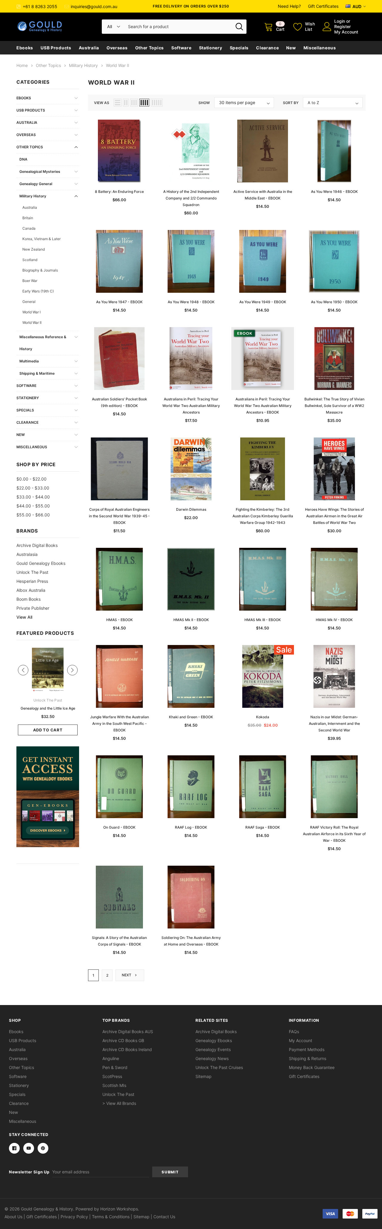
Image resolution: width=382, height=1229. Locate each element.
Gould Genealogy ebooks (40, 563)
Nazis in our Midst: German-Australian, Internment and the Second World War (334, 723)
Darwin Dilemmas (191, 509)
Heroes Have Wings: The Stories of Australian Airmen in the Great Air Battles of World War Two (334, 516)
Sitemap (203, 1076)
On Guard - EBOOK (119, 827)
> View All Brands (119, 1103)
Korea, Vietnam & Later (41, 239)
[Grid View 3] (134, 102)
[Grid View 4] (144, 102)
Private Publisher (32, 608)
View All (24, 617)
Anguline (110, 1058)
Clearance (267, 47)
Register (342, 26)
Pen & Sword (114, 1067)
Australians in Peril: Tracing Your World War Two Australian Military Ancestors (191, 405)
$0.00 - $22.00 (31, 478)
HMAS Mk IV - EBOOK (334, 619)
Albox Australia (30, 590)
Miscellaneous (320, 47)
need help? (289, 6)
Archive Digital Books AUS (127, 1031)
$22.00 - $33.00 (32, 487)
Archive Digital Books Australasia (37, 550)
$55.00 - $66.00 (33, 514)
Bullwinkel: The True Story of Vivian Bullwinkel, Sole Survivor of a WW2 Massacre (334, 405)
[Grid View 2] (126, 102)
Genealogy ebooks (213, 1040)
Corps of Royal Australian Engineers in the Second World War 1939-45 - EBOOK (119, 516)
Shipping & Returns (307, 1058)
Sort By (290, 102)
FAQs (294, 1031)
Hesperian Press (32, 581)
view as (101, 102)
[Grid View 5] (157, 102)
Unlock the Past (32, 572)
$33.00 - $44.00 (33, 496)
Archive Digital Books (216, 1031)
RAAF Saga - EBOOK (262, 827)
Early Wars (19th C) (38, 291)
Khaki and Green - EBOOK (191, 717)
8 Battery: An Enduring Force (119, 191)
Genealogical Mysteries (39, 171)
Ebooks (24, 47)
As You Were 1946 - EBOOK (334, 191)
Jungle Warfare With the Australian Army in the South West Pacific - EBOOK (119, 723)
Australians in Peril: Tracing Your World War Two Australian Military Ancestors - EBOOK (263, 405)
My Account (346, 31)
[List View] (117, 102)
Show (204, 102)
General (29, 301)
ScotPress (112, 1076)
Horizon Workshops (119, 1208)
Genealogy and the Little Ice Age (48, 708)
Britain (27, 218)
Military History (32, 196)
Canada (29, 228)
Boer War (29, 280)
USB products (56, 47)
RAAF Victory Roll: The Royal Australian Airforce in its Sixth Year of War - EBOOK (334, 834)
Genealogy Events (213, 1049)
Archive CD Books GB (123, 1040)
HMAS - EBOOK (119, 619)
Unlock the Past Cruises (219, 1067)
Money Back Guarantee (312, 1067)
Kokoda (262, 717)
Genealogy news (212, 1058)
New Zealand (33, 249)
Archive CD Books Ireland (127, 1049)
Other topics (149, 47)
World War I (31, 312)
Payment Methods (306, 1049)
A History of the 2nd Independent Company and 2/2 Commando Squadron (191, 198)
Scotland (29, 259)
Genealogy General (35, 184)
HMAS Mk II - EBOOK (191, 619)
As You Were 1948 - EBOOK (191, 302)
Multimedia (29, 361)
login (339, 21)
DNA (23, 159)
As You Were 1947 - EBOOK (119, 302)
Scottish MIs (114, 1085)
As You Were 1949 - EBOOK (262, 302)
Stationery (210, 47)
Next (127, 975)
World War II (31, 322)
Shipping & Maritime (37, 373)
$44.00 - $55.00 (33, 505)
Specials (239, 47)
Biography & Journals (40, 270)
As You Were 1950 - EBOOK (334, 302)
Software (181, 47)
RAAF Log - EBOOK (191, 827)
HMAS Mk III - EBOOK (262, 619)
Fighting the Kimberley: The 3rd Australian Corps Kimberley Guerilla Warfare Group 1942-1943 (262, 516)
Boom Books (28, 599)
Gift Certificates (323, 6)
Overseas (117, 47)
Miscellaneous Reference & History (42, 343)
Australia (89, 47)
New (291, 47)
